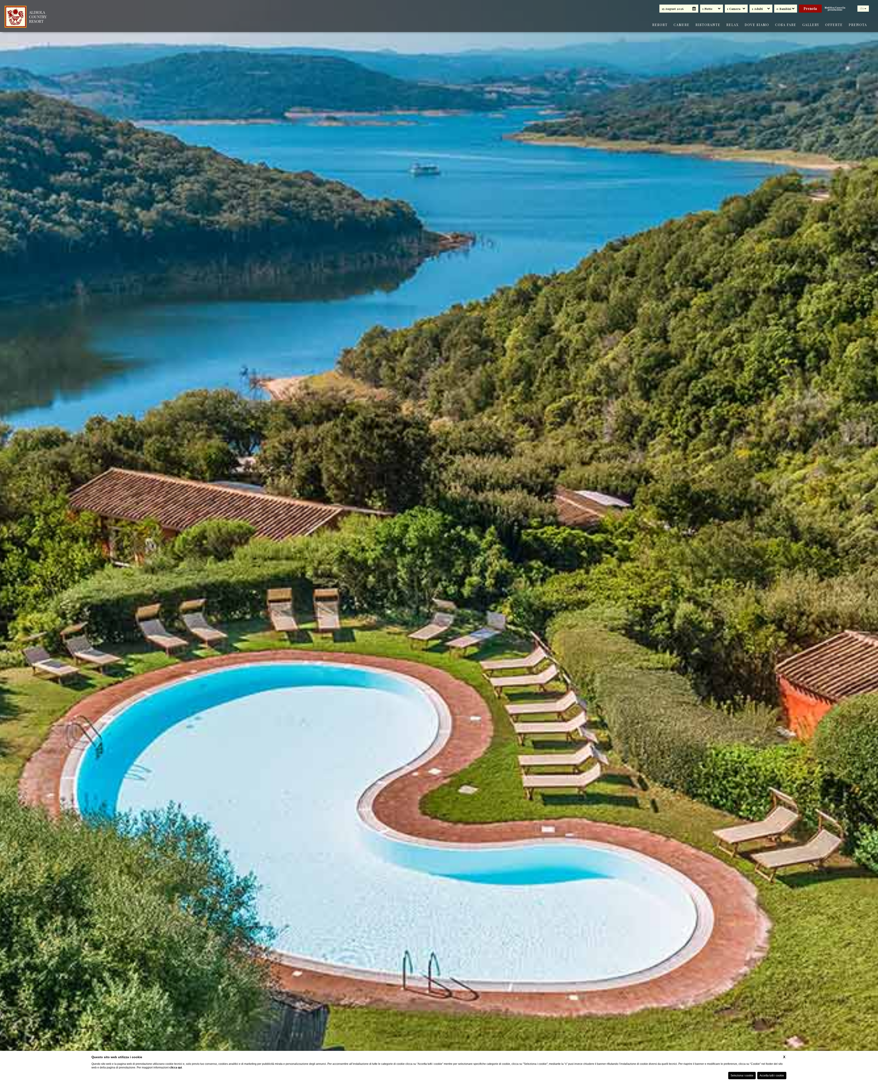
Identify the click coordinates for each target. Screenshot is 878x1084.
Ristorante (708, 25)
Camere (682, 25)
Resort (660, 25)
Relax (732, 25)
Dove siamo (757, 25)
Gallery (810, 25)
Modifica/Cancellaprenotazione (835, 9)
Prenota (858, 25)
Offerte (834, 25)
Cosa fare (785, 25)
